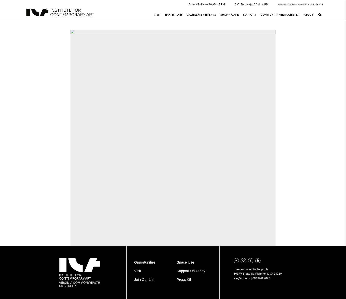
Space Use (185, 262)
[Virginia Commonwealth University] (300, 4)
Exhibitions (174, 14)
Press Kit (184, 280)
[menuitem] (157, 15)
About (308, 14)
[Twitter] (236, 260)
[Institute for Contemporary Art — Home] (60, 12)
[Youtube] (258, 260)
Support (249, 14)
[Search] (319, 15)
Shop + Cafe (229, 14)
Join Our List (144, 280)
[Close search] (333, 14)
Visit (157, 14)
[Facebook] (250, 260)
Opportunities (145, 262)
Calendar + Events (201, 14)
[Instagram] (243, 260)
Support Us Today (191, 271)
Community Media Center (280, 14)
